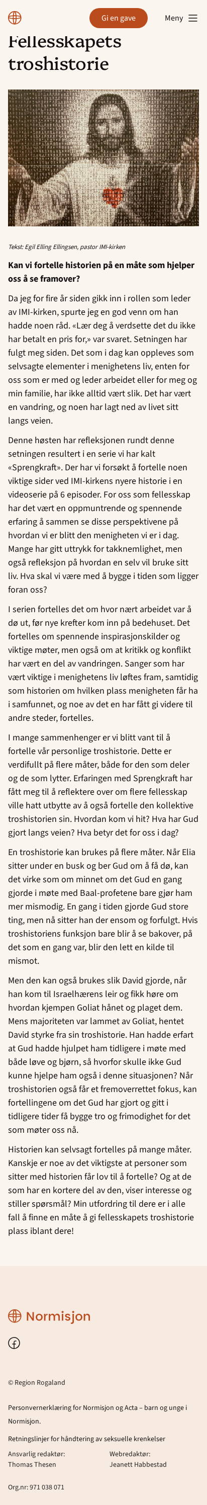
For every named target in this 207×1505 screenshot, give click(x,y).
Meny (174, 18)
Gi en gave (118, 18)
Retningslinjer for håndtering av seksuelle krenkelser (86, 1439)
